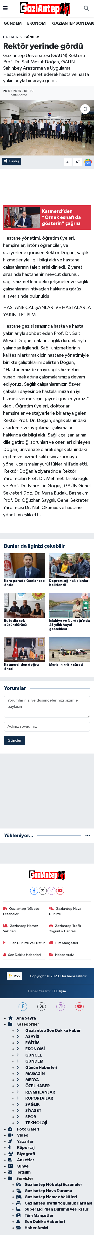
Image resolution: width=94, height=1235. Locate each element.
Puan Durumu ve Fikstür (27, 943)
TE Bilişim (59, 991)
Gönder (14, 741)
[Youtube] (60, 891)
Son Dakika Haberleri (24, 955)
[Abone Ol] (88, 162)
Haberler (10, 37)
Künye (22, 1166)
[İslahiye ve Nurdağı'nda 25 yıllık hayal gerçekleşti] (69, 605)
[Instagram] (51, 891)
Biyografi (25, 1154)
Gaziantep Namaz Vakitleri (20, 928)
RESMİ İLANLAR (40, 1092)
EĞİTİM (32, 1043)
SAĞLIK (32, 1104)
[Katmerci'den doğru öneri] (24, 649)
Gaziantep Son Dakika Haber (53, 1030)
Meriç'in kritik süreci (66, 664)
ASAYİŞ (32, 1037)
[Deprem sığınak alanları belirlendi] (69, 565)
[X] (43, 891)
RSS (16, 976)
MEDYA (32, 1080)
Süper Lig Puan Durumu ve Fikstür (56, 1209)
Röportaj (25, 1148)
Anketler (25, 1160)
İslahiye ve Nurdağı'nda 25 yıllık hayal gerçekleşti (69, 625)
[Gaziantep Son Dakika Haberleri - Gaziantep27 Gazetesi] (45, 9)
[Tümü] (87, 836)
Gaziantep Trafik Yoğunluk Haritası (65, 928)
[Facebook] (34, 891)
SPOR (30, 1117)
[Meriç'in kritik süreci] (69, 649)
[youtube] (79, 1006)
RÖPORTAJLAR (39, 1098)
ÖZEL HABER (37, 1086)
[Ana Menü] (5, 9)
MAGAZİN (35, 1074)
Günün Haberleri (41, 1067)
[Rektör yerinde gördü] (47, 127)
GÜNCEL (33, 1055)
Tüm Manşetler (66, 943)
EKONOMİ (37, 23)
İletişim (23, 1172)
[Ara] (86, 9)
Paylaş (14, 161)
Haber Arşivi (64, 955)
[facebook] (23, 1006)
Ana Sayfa (26, 1018)
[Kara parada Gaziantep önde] (24, 565)
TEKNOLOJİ (36, 1123)
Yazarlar (25, 1141)
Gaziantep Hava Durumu (65, 911)
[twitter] (41, 1006)
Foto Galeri (27, 1129)
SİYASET (33, 1111)
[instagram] (60, 1006)
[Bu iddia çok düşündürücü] (24, 605)
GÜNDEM (12, 23)
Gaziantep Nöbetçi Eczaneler (21, 911)
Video (22, 1135)
